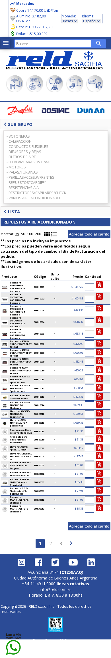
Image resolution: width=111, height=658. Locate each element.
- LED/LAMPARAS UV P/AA (28, 161)
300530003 (39, 482)
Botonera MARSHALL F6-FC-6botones (19, 508)
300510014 (39, 405)
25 (17, 234)
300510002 (39, 298)
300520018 (39, 431)
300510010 (39, 370)
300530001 (39, 465)
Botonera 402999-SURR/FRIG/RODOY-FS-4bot (21, 353)
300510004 (39, 322)
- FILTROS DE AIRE (21, 156)
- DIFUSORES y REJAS (24, 151)
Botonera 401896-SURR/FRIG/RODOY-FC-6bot (21, 361)
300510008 (39, 352)
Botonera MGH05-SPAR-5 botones (20, 397)
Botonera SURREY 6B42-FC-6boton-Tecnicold (20, 482)
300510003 (39, 310)
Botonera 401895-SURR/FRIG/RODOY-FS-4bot (21, 344)
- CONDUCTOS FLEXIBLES (27, 146)
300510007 (39, 344)
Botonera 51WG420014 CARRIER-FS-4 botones (17, 310)
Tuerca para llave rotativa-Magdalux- (21, 431)
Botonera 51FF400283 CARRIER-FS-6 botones (17, 333)
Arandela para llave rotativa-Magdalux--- (18, 439)
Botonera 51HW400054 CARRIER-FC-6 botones (17, 287)
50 (23, 234)
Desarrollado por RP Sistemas (55, 640)
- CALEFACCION (19, 141)
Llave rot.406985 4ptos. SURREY (19, 448)
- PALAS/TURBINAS (22, 172)
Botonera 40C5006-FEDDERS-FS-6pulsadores (20, 379)
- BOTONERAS (18, 136)
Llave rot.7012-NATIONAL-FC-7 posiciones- (18, 422)
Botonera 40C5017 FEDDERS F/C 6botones (20, 405)
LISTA (12, 211)
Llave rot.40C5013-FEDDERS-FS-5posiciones (20, 414)
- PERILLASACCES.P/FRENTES (30, 177)
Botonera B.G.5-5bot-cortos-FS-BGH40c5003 (19, 491)
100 (30, 234)
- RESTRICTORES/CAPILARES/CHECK (36, 192)
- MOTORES (16, 167)
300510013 (39, 396)
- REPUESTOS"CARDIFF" (26, 182)
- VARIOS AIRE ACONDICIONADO (33, 197)
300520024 (39, 456)
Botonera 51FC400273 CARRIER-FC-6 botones (17, 322)
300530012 (39, 499)
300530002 (39, 473)
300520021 (39, 448)
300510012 (39, 388)
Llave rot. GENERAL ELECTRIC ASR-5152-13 (21, 456)
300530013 (39, 508)
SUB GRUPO (18, 124)
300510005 (39, 333)
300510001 (39, 286)
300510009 (39, 361)
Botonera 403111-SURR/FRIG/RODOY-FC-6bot (21, 370)
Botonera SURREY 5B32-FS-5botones (20, 474)
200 (38, 234)
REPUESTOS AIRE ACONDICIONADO (37, 222)
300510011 (39, 379)
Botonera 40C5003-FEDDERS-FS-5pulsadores (20, 388)
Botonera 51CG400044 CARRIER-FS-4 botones (17, 298)
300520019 (39, 439)
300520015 (39, 422)
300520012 (39, 413)
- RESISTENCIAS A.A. (23, 187)
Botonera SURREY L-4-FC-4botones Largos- (20, 465)
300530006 (39, 491)
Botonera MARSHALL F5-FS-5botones (19, 500)
